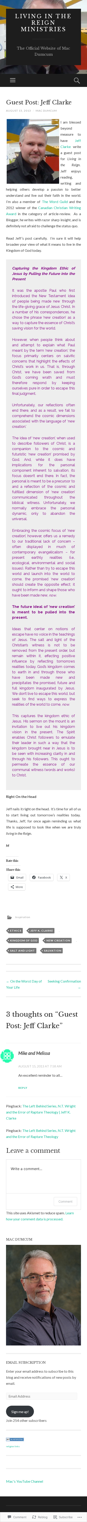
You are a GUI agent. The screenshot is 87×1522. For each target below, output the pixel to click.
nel (41, 1481)
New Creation (58, 940)
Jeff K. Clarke (41, 930)
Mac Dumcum (46, 110)
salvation (52, 950)
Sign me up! (20, 1411)
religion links (13, 1446)
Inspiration (22, 917)
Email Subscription (26, 1363)
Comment (65, 1201)
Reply (22, 1087)
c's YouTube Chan (25, 1481)
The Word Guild (55, 201)
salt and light (22, 950)
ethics (15, 930)
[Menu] (12, 80)
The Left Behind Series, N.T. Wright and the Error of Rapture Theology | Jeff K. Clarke (41, 1112)
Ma (8, 1481)
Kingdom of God (23, 940)
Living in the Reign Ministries (43, 23)
